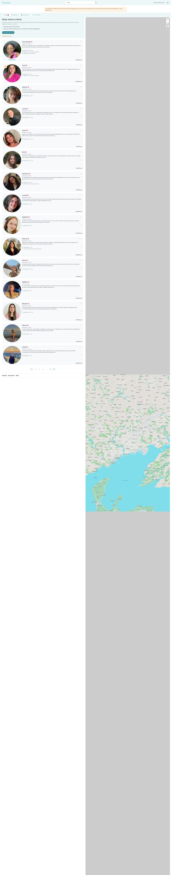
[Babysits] (6, 2)
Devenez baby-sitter (158, 2)
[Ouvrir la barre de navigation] (167, 2)
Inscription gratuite (8, 32)
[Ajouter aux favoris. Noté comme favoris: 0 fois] (80, 42)
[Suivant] (54, 369)
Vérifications (25, 15)
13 (50, 369)
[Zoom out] (167, 22)
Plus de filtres (37, 15)
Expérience (15, 15)
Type (6, 15)
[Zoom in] (167, 19)
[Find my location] (167, 26)
